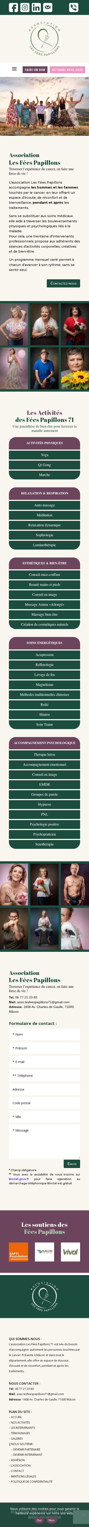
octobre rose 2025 (67, 69)
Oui (39, 1520)
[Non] (83, 1515)
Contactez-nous (63, 283)
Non (52, 1520)
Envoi (71, 1164)
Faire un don (35, 69)
